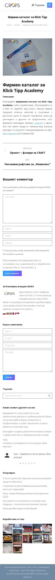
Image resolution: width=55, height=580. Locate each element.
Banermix (42, 570)
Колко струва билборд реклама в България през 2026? (26, 495)
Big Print (34, 570)
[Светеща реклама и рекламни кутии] (18, 529)
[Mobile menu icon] (49, 5)
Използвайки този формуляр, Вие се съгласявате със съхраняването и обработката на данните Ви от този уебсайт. (26, 264)
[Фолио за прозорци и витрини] (47, 539)
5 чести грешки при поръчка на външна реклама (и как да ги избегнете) (27, 480)
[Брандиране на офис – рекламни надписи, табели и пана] (18, 549)
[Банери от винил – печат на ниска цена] (18, 539)
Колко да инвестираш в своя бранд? (20, 508)
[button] (20, 463)
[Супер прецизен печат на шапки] (8, 529)
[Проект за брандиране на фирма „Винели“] (27, 539)
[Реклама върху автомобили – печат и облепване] (8, 539)
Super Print (25, 570)
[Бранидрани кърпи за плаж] (47, 529)
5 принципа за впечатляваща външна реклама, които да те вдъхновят (25, 488)
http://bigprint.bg (11, 133)
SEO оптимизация (41, 567)
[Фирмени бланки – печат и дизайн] (8, 549)
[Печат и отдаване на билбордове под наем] (37, 539)
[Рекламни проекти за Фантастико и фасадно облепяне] (27, 529)
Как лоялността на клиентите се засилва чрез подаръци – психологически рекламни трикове (25, 503)
